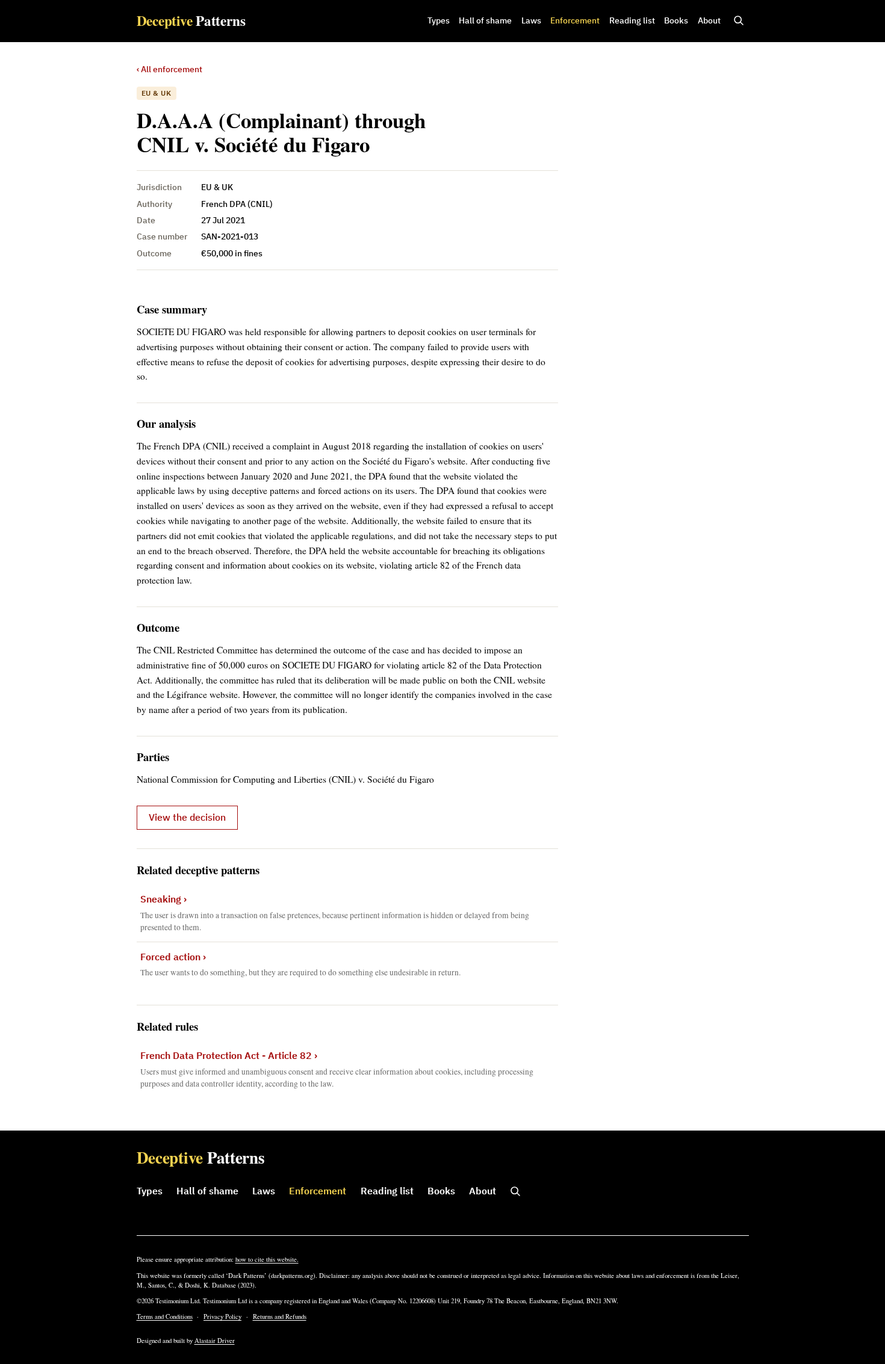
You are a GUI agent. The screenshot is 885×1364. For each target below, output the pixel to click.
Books (676, 20)
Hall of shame (485, 20)
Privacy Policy (222, 1316)
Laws (531, 20)
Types (438, 20)
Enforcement (575, 20)
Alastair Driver (214, 1340)
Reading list (632, 20)
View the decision (187, 817)
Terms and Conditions (165, 1316)
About (709, 20)
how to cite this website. (267, 1259)
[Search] (738, 21)
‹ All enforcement (169, 69)
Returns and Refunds (279, 1316)
